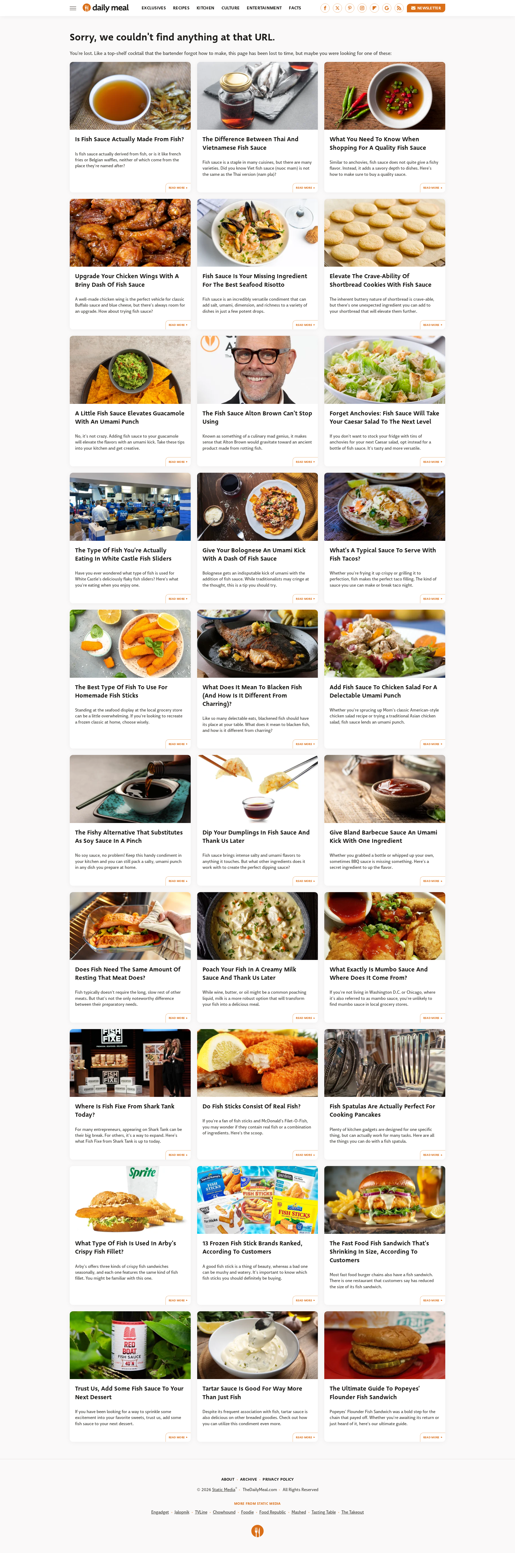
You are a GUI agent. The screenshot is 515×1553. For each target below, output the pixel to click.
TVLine (201, 1512)
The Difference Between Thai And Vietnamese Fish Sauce (251, 143)
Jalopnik (182, 1512)
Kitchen (205, 8)
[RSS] (399, 8)
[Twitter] (337, 8)
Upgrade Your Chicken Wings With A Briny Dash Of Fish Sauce (127, 280)
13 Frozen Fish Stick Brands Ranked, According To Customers (253, 1247)
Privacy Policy (278, 1479)
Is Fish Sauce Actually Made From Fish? (129, 139)
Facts (295, 8)
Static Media (223, 1489)
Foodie (247, 1512)
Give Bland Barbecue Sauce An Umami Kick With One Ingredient (383, 836)
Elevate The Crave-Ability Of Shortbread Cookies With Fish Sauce (381, 280)
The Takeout (352, 1512)
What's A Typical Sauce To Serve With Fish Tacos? (383, 554)
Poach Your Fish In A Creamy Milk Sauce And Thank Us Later (249, 973)
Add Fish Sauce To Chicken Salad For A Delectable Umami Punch (383, 691)
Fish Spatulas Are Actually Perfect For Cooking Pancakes (382, 1110)
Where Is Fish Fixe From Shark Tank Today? (124, 1110)
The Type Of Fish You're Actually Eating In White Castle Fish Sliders (123, 554)
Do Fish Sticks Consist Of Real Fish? (252, 1106)
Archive (248, 1479)
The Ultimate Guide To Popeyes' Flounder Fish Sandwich (375, 1392)
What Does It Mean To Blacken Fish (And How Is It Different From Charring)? (252, 695)
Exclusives (154, 8)
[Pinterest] (349, 8)
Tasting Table (324, 1512)
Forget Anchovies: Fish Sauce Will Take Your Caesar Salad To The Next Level (384, 417)
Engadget (160, 1512)
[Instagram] (362, 8)
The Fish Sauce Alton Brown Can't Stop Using (257, 417)
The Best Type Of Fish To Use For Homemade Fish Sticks (121, 691)
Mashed (299, 1512)
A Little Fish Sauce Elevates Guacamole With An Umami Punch (130, 417)
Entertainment (264, 8)
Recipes (181, 8)
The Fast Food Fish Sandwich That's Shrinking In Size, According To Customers (379, 1251)
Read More (177, 188)
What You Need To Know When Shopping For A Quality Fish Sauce (378, 143)
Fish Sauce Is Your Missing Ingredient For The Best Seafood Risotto (255, 280)
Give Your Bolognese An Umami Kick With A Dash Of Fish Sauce (254, 554)
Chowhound (224, 1512)
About (228, 1479)
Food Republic (272, 1512)
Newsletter (429, 8)
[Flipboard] (374, 8)
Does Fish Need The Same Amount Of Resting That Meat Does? (128, 973)
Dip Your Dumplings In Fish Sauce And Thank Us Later (256, 836)
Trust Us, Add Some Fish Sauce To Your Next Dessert (129, 1392)
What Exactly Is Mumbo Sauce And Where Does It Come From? (379, 973)
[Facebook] (325, 8)
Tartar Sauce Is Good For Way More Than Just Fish (252, 1392)
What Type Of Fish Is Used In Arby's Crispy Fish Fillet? (125, 1247)
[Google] (386, 8)
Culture (231, 8)
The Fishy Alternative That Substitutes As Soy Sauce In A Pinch (129, 836)
